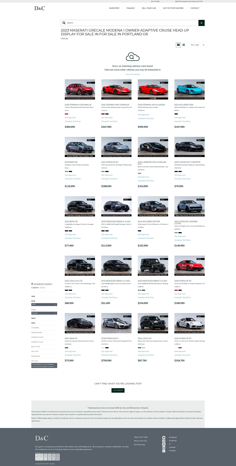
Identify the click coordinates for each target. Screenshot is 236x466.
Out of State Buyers (173, 8)
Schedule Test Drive (73, 121)
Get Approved (70, 117)
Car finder (118, 390)
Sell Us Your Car (140, 441)
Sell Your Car (149, 8)
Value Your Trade (141, 437)
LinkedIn (172, 447)
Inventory (114, 8)
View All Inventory (132, 74)
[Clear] (42, 287)
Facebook (173, 440)
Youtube (172, 450)
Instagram (173, 437)
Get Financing (139, 444)
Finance (131, 8)
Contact (195, 8)
